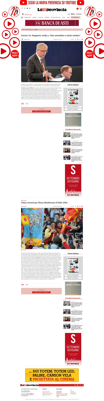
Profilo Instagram (25, 8)
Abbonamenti (79, 14)
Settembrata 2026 (28, 14)
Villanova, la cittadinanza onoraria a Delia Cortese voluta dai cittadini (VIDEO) (77, 151)
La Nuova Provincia (29, 29)
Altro (36, 29)
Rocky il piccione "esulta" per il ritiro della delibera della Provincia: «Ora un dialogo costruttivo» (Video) (76, 136)
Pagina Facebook (23, 8)
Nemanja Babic (24, 206)
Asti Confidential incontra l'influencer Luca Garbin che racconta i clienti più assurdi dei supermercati (77, 144)
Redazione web (27, 39)
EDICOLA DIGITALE (72, 14)
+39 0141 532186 (46, 391)
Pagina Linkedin (30, 8)
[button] (81, 9)
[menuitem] (27, 17)
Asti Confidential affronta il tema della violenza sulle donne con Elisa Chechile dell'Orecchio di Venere (77, 159)
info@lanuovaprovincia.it (46, 392)
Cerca (77, 9)
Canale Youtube (28, 8)
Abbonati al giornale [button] (72, 109)
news (27, 103)
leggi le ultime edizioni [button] (72, 106)
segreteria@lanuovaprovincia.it (47, 393)
